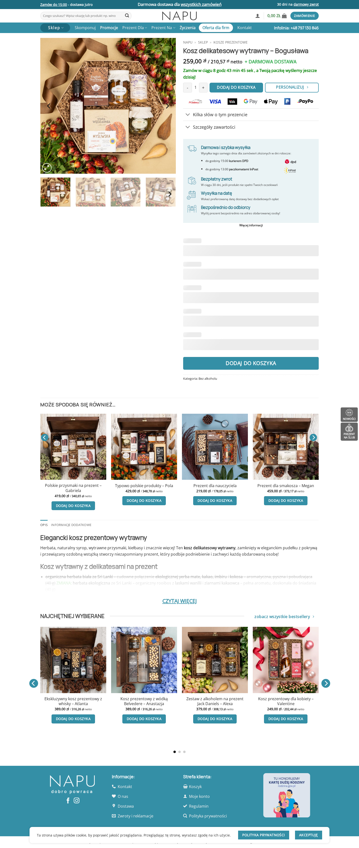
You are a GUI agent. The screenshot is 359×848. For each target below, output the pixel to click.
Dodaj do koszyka (251, 363)
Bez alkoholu (208, 378)
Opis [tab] (44, 525)
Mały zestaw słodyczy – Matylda (321, 485)
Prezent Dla (133, 27)
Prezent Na (161, 27)
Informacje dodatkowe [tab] (71, 525)
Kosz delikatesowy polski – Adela (250, 485)
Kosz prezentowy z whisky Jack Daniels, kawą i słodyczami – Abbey (236, 703)
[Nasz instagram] (76, 801)
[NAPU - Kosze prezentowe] (179, 16)
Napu (187, 42)
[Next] (167, 105)
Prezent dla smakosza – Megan (179, 485)
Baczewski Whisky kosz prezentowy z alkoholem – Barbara (165, 703)
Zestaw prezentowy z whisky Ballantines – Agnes (306, 701)
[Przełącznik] (188, 115)
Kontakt (244, 27)
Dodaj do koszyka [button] (38, 500)
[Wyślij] (127, 16)
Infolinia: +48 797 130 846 (296, 28)
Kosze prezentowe (230, 42)
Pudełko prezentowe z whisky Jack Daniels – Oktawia (94, 701)
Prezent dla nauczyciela (108, 485)
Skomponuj (85, 27)
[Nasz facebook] (68, 801)
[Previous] (49, 105)
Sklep (203, 42)
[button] (257, 15)
